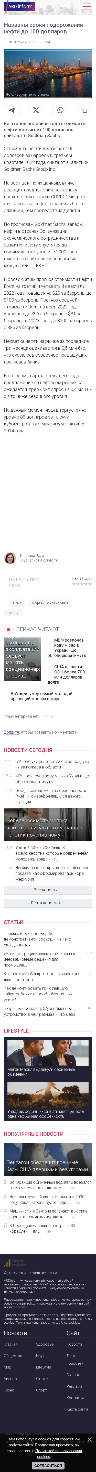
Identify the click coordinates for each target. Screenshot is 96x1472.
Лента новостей (46, 903)
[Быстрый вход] (76, 6)
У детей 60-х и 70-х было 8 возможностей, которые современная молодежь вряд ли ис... (51, 853)
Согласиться (48, 1466)
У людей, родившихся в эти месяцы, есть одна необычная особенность (45, 1114)
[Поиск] (64, 6)
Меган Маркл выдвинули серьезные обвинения (41, 1072)
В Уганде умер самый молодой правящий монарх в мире (41, 696)
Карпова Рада (32, 556)
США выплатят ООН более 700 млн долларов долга (66, 674)
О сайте (73, 1375)
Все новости (46, 890)
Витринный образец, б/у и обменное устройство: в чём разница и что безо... (48, 1011)
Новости (74, 1344)
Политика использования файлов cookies (47, 1322)
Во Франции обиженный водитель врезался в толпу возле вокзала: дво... (50, 1185)
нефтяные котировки (50, 603)
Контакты (75, 1398)
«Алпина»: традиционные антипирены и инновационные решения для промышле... (48, 959)
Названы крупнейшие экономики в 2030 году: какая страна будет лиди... (46, 1199)
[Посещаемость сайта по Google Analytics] (15, 1263)
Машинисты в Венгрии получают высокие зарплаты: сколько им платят (48, 1214)
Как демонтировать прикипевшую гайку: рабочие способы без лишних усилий (48, 994)
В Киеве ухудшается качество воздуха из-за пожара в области (52, 764)
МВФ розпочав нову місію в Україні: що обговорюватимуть (66, 647)
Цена (17, 603)
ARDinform (11, 1280)
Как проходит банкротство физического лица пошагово (48, 976)
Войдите (11, 732)
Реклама (74, 1386)
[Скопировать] (84, 110)
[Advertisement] (48, 499)
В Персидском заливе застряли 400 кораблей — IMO (43, 1228)
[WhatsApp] (60, 110)
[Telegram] (12, 110)
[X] (36, 110)
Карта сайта (77, 1409)
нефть (13, 613)
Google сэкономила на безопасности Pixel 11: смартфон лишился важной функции (50, 796)
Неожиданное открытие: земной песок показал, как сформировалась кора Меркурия (51, 873)
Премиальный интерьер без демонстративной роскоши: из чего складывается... (48, 939)
